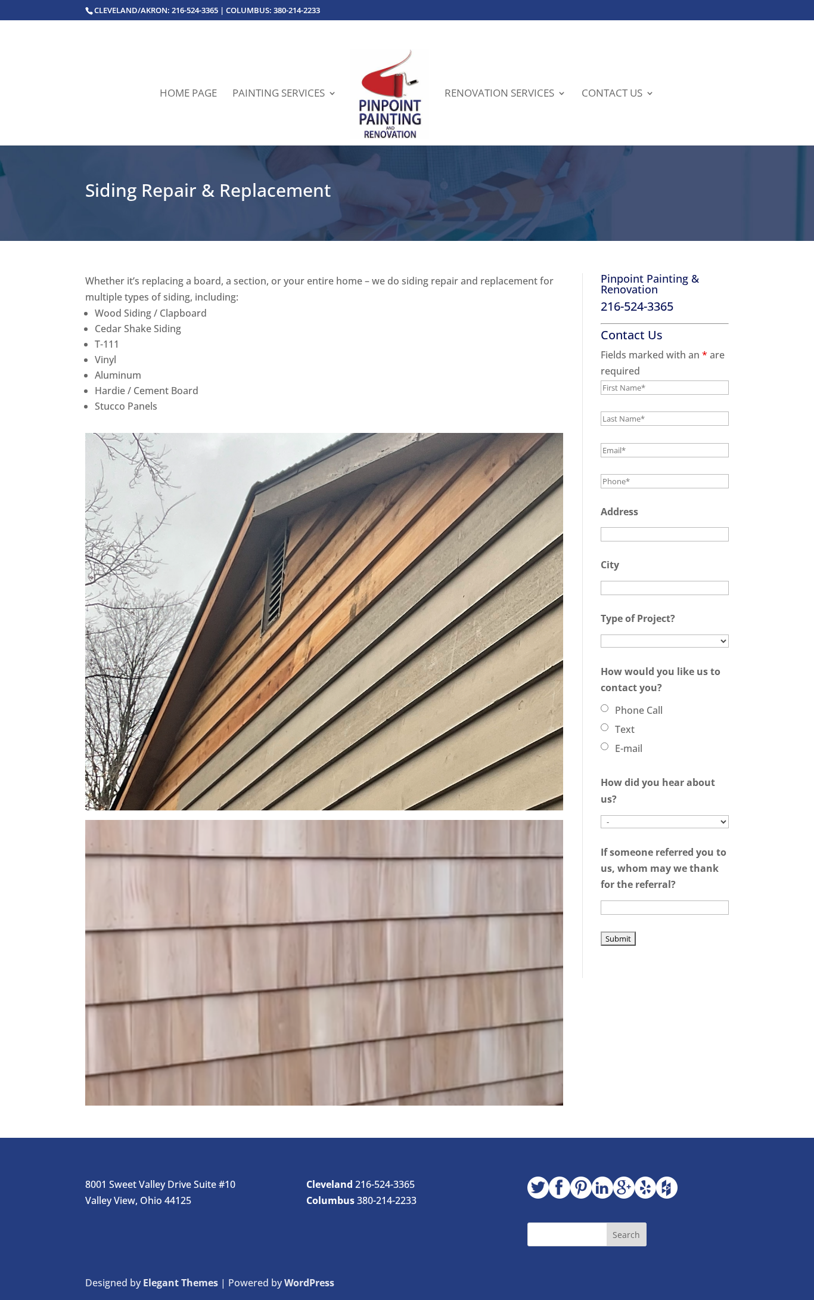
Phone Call (639, 710)
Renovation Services (499, 94)
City (610, 564)
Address (619, 511)
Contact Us (612, 94)
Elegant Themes (180, 1282)
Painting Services (278, 94)
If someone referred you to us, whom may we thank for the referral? (663, 868)
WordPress (309, 1282)
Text (625, 729)
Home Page (188, 94)
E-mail (628, 748)
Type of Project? (638, 618)
